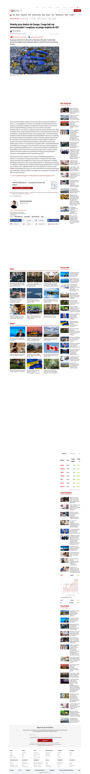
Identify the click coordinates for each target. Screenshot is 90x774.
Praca (35, 750)
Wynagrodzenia (37, 754)
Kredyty (23, 765)
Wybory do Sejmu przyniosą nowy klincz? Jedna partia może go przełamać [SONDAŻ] (51, 285)
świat (42, 216)
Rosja (11, 752)
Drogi (58, 754)
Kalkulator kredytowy (38, 766)
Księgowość (48, 765)
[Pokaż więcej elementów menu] (80, 15)
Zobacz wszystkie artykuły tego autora (18, 210)
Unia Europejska (18, 216)
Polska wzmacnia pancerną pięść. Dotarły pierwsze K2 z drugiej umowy (34, 317)
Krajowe (11, 762)
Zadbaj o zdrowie (52, 18)
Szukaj (78, 10)
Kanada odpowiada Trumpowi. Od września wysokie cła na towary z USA (51, 355)
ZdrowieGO (72, 760)
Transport (59, 750)
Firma (23, 754)
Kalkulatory (36, 760)
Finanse (23, 757)
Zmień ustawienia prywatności (66, 770)
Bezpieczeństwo (14, 760)
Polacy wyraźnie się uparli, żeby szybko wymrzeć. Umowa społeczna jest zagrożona (18, 213)
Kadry (47, 763)
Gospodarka (16, 21)
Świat (11, 750)
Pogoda (58, 766)
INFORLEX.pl (50, 7)
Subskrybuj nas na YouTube (19, 37)
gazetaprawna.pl (72, 7)
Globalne (11, 763)
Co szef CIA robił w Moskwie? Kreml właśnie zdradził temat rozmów (17, 339)
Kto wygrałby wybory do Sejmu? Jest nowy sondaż (50, 316)
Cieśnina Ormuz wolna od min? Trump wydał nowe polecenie (17, 371)
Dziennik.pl (60, 760)
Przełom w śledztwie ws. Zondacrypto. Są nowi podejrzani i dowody (16, 301)
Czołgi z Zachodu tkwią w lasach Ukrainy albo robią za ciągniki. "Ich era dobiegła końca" (51, 371)
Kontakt (12, 770)
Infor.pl (47, 760)
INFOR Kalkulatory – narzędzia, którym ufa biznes (28, 184)
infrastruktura (35, 216)
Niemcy (11, 755)
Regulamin (52, 770)
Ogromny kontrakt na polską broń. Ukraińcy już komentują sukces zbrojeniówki (17, 285)
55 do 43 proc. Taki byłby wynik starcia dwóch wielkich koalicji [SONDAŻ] (34, 285)
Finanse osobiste (24, 18)
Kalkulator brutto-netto (38, 762)
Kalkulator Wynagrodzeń (38, 763)
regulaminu (45, 737)
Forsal (11, 21)
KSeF (23, 755)
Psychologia (71, 765)
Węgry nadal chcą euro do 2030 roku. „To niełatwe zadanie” (17, 355)
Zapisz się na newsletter (37, 37)
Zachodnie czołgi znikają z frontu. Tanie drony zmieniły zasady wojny (34, 355)
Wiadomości (59, 762)
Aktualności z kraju (13, 765)
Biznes (23, 750)
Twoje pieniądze (25, 766)
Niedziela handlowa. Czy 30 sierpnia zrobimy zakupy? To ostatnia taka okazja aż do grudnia (17, 317)
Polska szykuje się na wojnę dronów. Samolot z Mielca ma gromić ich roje (51, 301)
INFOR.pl (37, 7)
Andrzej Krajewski (17, 31)
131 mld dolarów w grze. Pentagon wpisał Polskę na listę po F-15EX (33, 301)
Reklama (28, 770)
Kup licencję (27, 193)
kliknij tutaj (51, 745)
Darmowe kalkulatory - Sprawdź (23, 188)
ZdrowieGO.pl (57, 7)
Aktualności (24, 752)
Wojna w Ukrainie (42, 18)
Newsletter (64, 7)
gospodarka (27, 216)
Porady (70, 766)
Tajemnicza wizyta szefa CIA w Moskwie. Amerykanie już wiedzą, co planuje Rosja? (34, 339)
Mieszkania (48, 754)
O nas (19, 770)
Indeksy (70, 752)
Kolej (58, 755)
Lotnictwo (59, 757)
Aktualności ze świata (14, 766)
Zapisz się (45, 740)
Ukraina (11, 754)
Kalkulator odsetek (37, 765)
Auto (58, 765)
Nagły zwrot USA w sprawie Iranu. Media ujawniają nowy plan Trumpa (51, 339)
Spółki (70, 754)
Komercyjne (48, 755)
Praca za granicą (37, 757)
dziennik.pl (43, 7)
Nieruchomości (49, 750)
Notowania (71, 750)
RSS (79, 770)
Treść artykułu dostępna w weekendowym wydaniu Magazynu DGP (33, 175)
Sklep (79, 7)
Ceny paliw (33, 18)
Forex (70, 755)
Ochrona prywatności (40, 770)
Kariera (35, 755)
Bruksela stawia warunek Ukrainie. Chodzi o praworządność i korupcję (33, 371)
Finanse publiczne (25, 763)
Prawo (47, 762)
